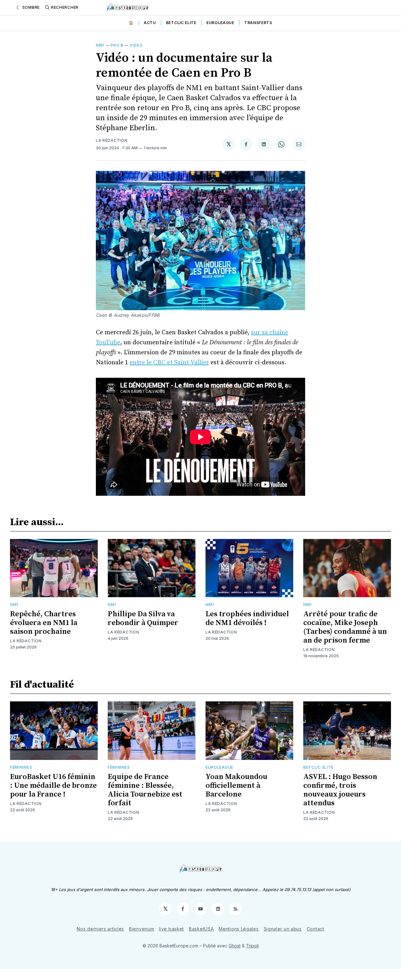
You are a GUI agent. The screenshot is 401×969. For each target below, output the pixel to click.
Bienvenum (141, 928)
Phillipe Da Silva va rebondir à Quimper (143, 618)
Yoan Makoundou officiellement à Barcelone (236, 785)
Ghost (235, 945)
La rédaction (111, 140)
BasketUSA (201, 928)
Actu (150, 22)
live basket (171, 928)
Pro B (117, 45)
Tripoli (252, 945)
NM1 (100, 45)
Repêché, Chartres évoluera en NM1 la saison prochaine (43, 622)
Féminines (21, 767)
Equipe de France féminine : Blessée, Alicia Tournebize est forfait (145, 790)
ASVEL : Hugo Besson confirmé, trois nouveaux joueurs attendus (340, 790)
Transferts (258, 22)
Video (136, 45)
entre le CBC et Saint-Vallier (169, 363)
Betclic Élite (318, 767)
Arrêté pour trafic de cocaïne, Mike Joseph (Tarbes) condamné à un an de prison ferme (345, 627)
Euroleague (220, 22)
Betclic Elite (181, 22)
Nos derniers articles (100, 928)
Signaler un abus (283, 928)
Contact (315, 928)
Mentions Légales (238, 928)
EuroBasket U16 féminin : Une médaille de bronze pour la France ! (53, 785)
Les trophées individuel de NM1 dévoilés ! (247, 618)
